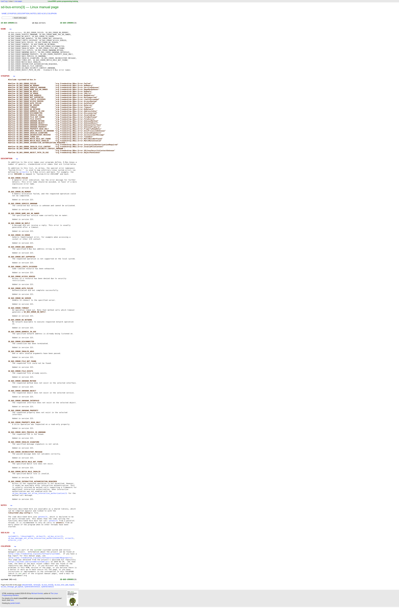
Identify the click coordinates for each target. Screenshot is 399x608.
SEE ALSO (42, 13)
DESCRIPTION (23, 13)
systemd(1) (13, 536)
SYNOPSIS (12, 13)
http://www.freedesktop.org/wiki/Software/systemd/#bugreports (40, 558)
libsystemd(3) (27, 536)
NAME (4, 13)
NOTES (33, 13)
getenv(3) (43, 517)
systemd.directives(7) (32, 587)
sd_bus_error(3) (55, 536)
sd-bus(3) (41, 536)
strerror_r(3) (15, 540)
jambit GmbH (15, 603)
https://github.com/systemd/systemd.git (29, 562)
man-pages (18, 1)
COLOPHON (52, 13)
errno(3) (24, 172)
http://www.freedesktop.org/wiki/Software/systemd (34, 554)
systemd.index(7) (47, 587)
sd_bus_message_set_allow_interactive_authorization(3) (39, 493)
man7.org (4, 1)
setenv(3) (53, 521)
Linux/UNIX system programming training (63, 1)
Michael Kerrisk (37, 593)
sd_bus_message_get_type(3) (12, 587)
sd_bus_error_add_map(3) (64, 585)
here (12, 600)
